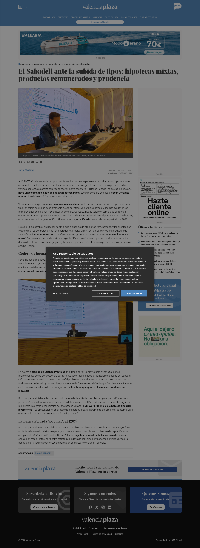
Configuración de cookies (64, 286)
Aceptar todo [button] (134, 293)
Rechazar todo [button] (105, 293)
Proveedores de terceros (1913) (124, 268)
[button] (60, 293)
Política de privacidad (86, 286)
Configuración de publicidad (77, 282)
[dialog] (100, 274)
